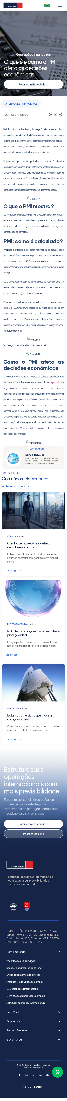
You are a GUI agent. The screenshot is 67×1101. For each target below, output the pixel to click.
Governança (14, 1039)
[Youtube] (47, 1075)
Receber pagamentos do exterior (24, 968)
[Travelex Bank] (13, 5)
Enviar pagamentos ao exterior (23, 975)
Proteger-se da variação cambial (25, 982)
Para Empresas (16, 951)
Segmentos (13, 1021)
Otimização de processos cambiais (26, 996)
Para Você (13, 1012)
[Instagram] (26, 1075)
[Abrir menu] (60, 5)
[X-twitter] (33, 1075)
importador (55, 382)
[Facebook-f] (19, 1075)
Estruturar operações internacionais (26, 1003)
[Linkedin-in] (40, 1075)
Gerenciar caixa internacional (23, 989)
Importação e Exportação (21, 961)
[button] (33, 955)
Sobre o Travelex (17, 1030)
